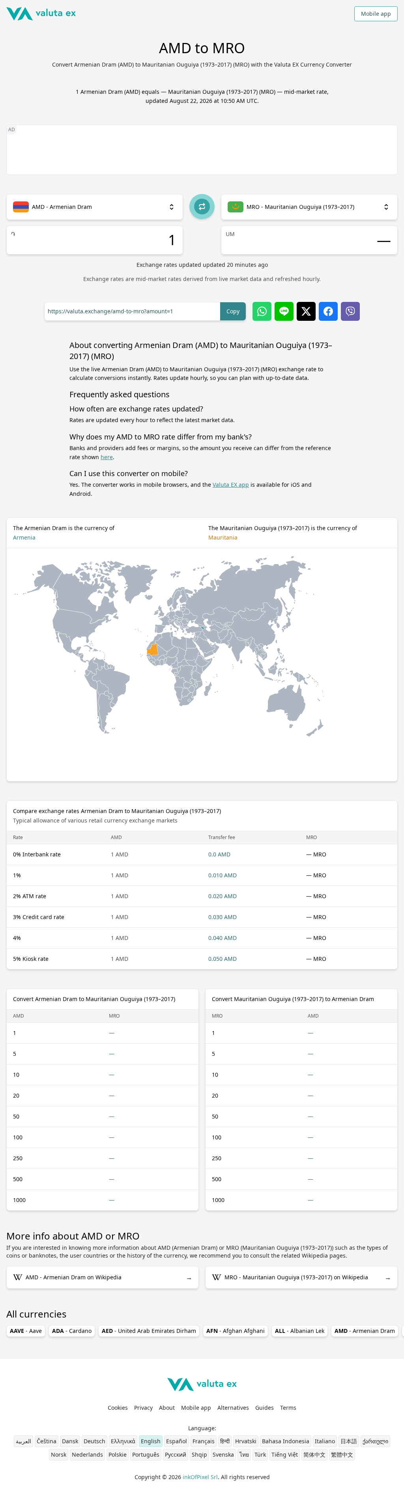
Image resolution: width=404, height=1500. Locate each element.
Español (176, 1441)
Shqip (199, 1454)
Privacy (143, 1407)
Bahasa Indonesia (285, 1441)
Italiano (325, 1441)
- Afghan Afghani (235, 1330)
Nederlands (87, 1454)
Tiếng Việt (284, 1454)
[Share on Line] (284, 311)
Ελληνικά (123, 1441)
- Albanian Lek (299, 1330)
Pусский (175, 1454)
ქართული (375, 1441)
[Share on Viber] (350, 311)
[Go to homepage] (41, 13)
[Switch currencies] (202, 206)
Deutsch (94, 1441)
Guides (264, 1407)
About (167, 1407)
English (151, 1441)
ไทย (244, 1454)
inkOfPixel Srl (200, 1477)
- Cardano (72, 1330)
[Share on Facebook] (328, 311)
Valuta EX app (231, 484)
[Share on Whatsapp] (261, 311)
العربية (23, 1441)
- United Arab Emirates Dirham (149, 1330)
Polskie (117, 1454)
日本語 (348, 1441)
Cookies (118, 1407)
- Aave (26, 1330)
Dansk (70, 1441)
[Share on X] (306, 311)
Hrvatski (245, 1441)
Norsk (58, 1454)
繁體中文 (342, 1454)
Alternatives (233, 1407)
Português (145, 1454)
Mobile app (376, 13)
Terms (288, 1407)
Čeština (46, 1441)
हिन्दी (225, 1441)
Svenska (223, 1454)
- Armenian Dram (365, 1330)
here (107, 457)
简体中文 (314, 1454)
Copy (232, 311)
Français (204, 1441)
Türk (260, 1454)
